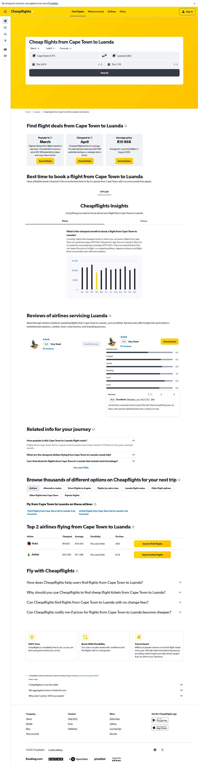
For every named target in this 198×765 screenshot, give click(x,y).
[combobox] (35, 48)
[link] (45, 161)
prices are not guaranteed (88, 676)
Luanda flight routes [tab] (135, 488)
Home (28, 112)
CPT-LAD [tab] (104, 191)
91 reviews (48, 348)
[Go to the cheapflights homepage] (22, 11)
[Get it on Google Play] (160, 720)
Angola (37, 112)
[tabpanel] (104, 267)
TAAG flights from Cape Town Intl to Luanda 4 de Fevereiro (51, 512)
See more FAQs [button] (81, 467)
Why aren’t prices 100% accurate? (46, 695)
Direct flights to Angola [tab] (79, 488)
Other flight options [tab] (161, 488)
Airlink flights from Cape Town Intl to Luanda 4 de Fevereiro (103, 512)
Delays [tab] (143, 221)
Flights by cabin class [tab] (107, 488)
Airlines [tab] (33, 488)
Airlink (46, 339)
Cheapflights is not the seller (43, 684)
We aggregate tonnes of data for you (47, 690)
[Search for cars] (5, 34)
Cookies (53, 3)
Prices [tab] (65, 221)
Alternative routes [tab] (52, 488)
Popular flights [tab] (72, 495)
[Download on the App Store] (160, 727)
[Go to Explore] (5, 40)
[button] (194, 3)
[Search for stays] (5, 27)
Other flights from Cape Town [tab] (43, 495)
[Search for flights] (5, 21)
